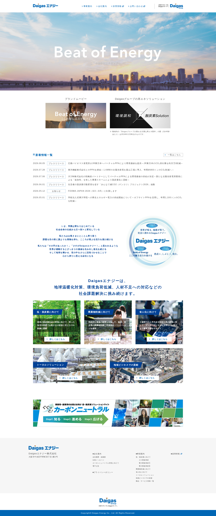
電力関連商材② (144, 466)
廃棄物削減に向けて (143, 469)
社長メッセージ (98, 460)
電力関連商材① (144, 463)
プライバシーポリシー (103, 472)
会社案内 (102, 6)
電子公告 (96, 466)
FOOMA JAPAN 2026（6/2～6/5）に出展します (92, 191)
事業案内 (88, 6)
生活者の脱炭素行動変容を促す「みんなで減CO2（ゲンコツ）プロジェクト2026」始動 (111, 184)
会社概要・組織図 (99, 457)
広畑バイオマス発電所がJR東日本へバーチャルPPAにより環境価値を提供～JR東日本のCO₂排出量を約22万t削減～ (125, 163)
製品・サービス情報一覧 (145, 481)
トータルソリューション (145, 475)
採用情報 (117, 6)
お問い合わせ (136, 6)
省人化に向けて (141, 472)
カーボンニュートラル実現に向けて (106, 463)
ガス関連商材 (144, 460)
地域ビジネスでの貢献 (144, 478)
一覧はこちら (174, 155)
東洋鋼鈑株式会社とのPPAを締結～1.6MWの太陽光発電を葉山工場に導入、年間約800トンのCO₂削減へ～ (121, 170)
